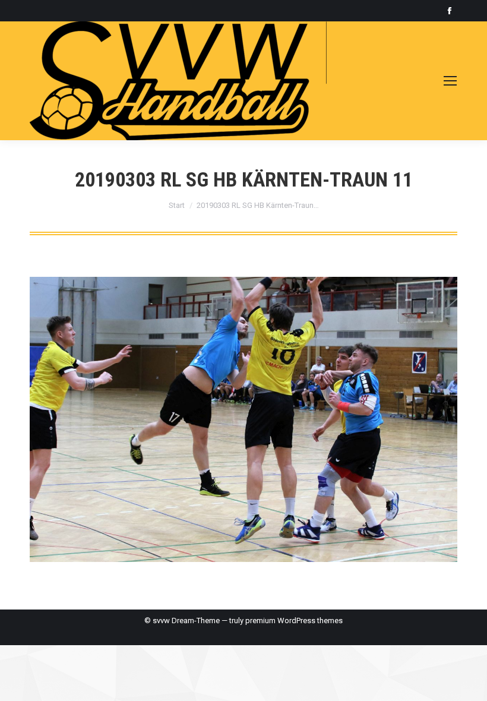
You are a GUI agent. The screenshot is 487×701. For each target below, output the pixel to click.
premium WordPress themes (294, 620)
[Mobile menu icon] (450, 81)
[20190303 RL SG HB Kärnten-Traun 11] (243, 419)
